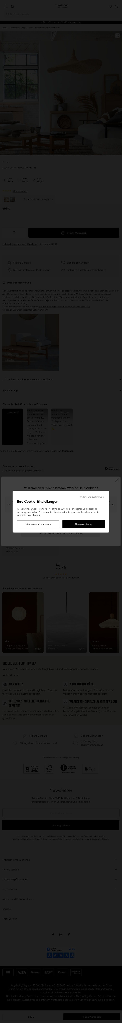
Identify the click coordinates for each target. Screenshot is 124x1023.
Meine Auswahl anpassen (38, 524)
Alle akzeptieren (83, 524)
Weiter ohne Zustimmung (92, 496)
